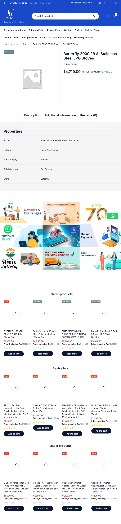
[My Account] (108, 16)
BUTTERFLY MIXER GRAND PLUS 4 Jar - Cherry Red (14, 334)
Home (6, 44)
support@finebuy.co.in (81, 2)
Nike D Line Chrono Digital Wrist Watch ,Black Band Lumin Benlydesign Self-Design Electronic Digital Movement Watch (74, 411)
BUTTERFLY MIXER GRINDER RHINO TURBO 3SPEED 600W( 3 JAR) (74, 334)
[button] (14, 353)
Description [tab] (32, 115)
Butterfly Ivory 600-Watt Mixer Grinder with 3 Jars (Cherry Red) (45, 334)
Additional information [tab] (60, 115)
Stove (26, 44)
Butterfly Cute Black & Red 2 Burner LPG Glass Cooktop (104, 334)
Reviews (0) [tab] (88, 115)
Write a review (70, 64)
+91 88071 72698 (17, 3)
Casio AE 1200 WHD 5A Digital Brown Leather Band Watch (44, 408)
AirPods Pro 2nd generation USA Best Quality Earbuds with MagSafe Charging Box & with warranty (16, 411)
